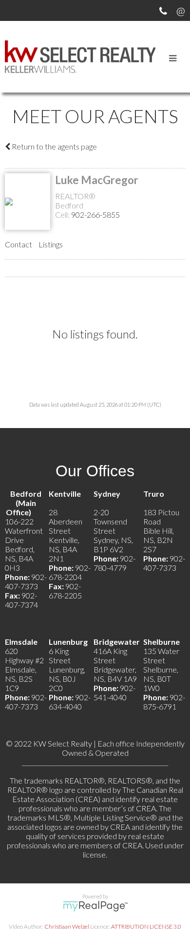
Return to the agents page (53, 146)
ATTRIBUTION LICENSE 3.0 (146, 926)
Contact (18, 244)
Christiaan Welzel (66, 926)
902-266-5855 (95, 214)
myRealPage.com (95, 906)
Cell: (63, 214)
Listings (50, 244)
